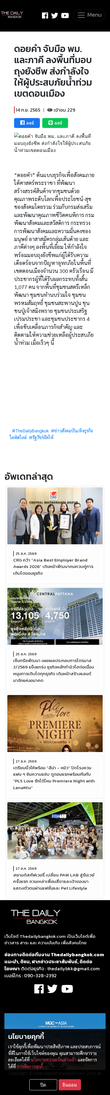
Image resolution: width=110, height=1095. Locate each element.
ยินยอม (69, 1085)
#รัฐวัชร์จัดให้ (41, 437)
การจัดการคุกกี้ (30, 1066)
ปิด (43, 1085)
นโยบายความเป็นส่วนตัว (54, 1060)
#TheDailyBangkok (30, 431)
